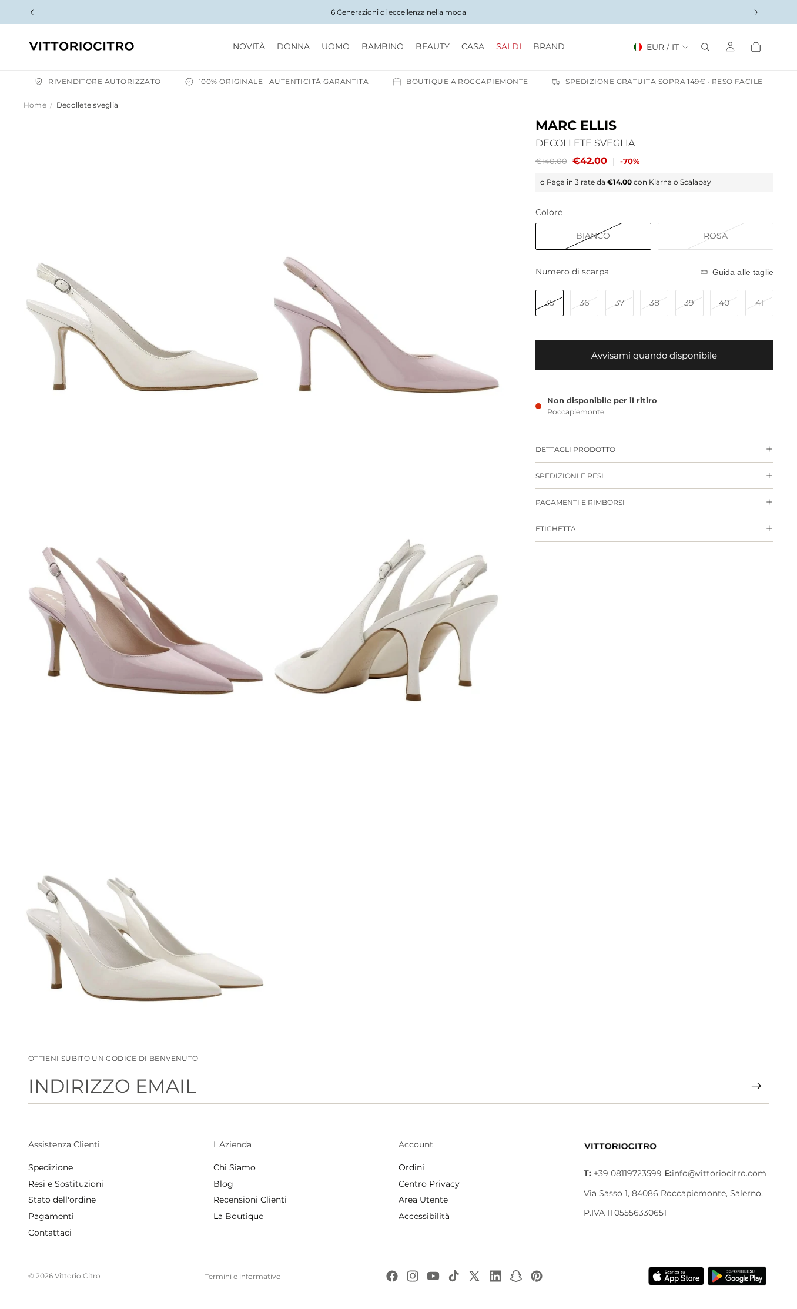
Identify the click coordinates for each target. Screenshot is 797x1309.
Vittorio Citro (78, 1275)
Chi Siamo (234, 1167)
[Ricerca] (705, 47)
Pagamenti (51, 1216)
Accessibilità (424, 1216)
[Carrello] (756, 47)
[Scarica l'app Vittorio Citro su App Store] (676, 1276)
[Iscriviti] (756, 1086)
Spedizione (50, 1167)
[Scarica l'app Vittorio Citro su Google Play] (739, 1276)
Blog (223, 1184)
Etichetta (555, 528)
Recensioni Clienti (250, 1199)
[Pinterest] (537, 1276)
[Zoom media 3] (146, 575)
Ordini (411, 1167)
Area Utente (423, 1199)
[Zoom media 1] (146, 270)
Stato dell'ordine (62, 1199)
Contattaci (50, 1232)
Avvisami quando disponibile (654, 355)
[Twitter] (474, 1276)
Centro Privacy (429, 1184)
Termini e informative (242, 1276)
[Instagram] (413, 1276)
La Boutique (238, 1216)
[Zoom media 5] (146, 881)
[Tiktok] (454, 1276)
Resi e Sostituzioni (65, 1184)
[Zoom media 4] (389, 575)
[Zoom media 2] (389, 270)
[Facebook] (392, 1276)
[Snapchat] (516, 1276)
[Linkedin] (495, 1276)
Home (35, 105)
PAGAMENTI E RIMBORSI (580, 502)
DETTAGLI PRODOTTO (575, 449)
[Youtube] (433, 1276)
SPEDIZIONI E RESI (569, 475)
